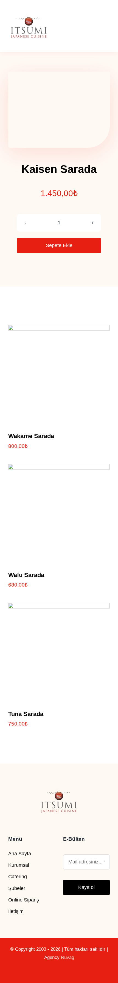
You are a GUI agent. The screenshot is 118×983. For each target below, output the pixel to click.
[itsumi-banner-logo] (28, 8)
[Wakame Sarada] (59, 329)
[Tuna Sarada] (59, 607)
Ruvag (67, 957)
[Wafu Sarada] (59, 468)
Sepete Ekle (59, 245)
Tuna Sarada (25, 714)
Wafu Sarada (26, 575)
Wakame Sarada (31, 436)
